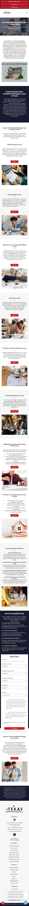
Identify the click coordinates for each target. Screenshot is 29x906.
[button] (27, 13)
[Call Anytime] (14, 834)
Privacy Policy (21, 722)
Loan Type (6, 663)
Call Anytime (14, 838)
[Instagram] (16, 816)
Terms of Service (5, 723)
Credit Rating (5, 685)
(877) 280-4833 (14, 840)
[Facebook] (12, 816)
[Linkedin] (13, 816)
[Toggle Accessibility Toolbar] (3, 903)
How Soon (4, 692)
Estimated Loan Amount (7, 678)
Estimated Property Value (8, 671)
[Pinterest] (15, 816)
